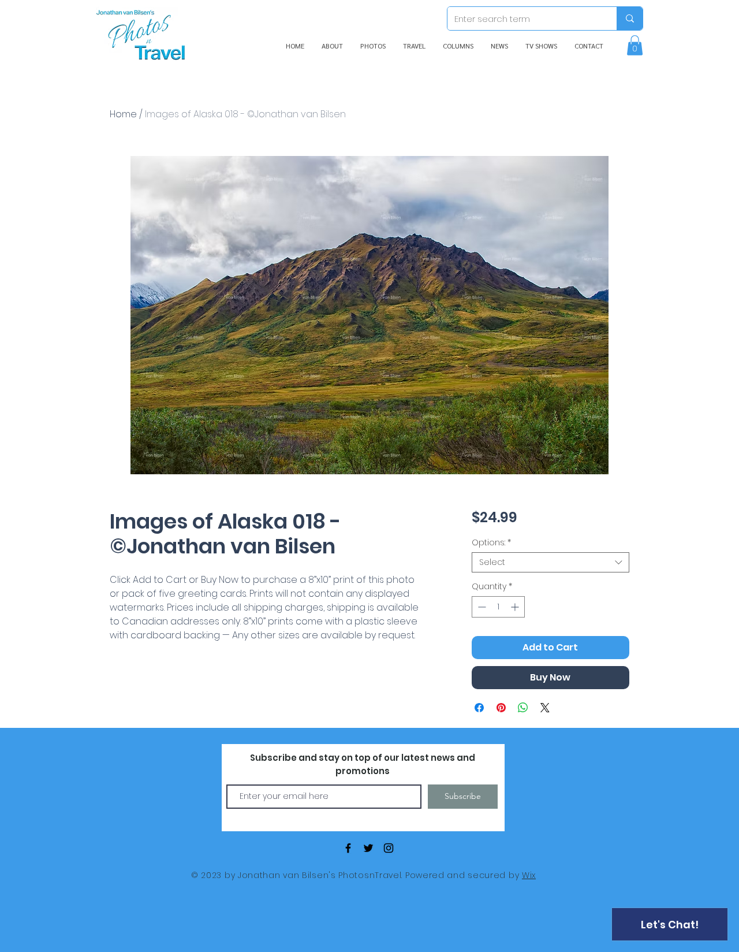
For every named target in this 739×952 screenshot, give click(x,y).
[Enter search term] (630, 18)
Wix (529, 875)
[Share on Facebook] (479, 708)
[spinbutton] (498, 607)
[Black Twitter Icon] (368, 848)
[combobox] (550, 562)
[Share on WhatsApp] (523, 708)
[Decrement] (480, 607)
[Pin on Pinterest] (501, 708)
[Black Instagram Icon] (388, 848)
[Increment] (516, 607)
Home (123, 114)
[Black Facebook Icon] (348, 848)
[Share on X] (545, 708)
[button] (634, 45)
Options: (491, 543)
